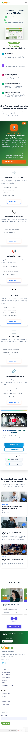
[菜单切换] (26, 2)
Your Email (4, 715)
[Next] (15, 618)
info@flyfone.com (5, 659)
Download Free (7, 641)
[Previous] (12, 618)
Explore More (12, 201)
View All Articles (13, 626)
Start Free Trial (14, 444)
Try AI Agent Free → (9, 161)
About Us (4, 691)
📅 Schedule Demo (14, 449)
